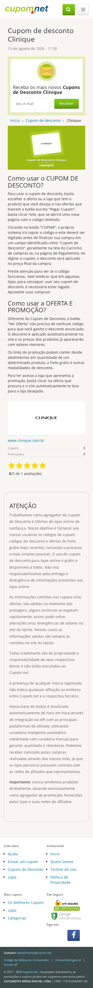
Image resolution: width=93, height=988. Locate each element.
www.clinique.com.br (26, 440)
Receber (66, 103)
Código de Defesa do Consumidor (26, 960)
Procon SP (11, 965)
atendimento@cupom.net (34, 953)
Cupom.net (30, 972)
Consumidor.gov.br (68, 960)
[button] (69, 9)
